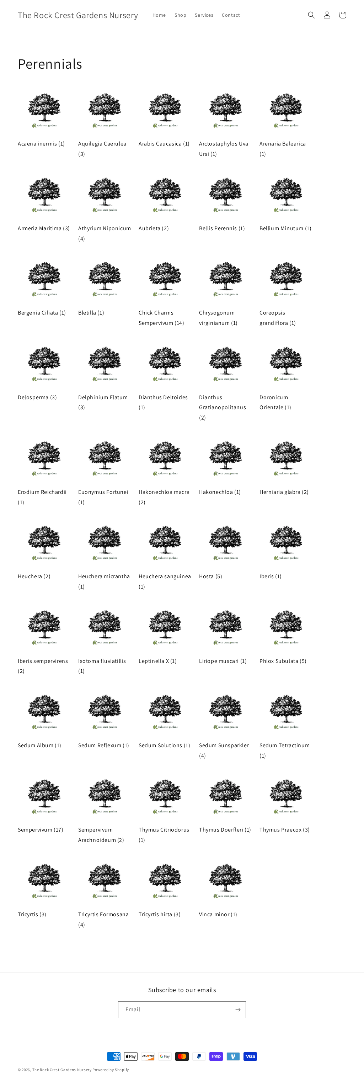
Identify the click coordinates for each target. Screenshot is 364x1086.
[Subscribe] (238, 1009)
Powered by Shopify (110, 1069)
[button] (311, 15)
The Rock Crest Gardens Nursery (62, 1069)
